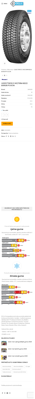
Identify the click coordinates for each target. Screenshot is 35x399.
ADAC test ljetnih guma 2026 (17, 349)
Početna (3, 67)
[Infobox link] (16, 237)
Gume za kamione (13, 130)
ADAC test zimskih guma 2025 (18, 356)
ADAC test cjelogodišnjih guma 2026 (20, 342)
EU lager (28, 366)
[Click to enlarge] (5, 61)
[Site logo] (17, 3)
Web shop (10, 67)
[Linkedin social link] (13, 134)
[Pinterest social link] (11, 134)
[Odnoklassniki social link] (10, 393)
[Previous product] (2, 73)
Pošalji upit (7, 121)
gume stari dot (6, 369)
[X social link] (8, 134)
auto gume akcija (7, 366)
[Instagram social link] (5, 393)
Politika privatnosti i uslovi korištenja (11, 385)
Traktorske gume (7, 372)
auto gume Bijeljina (18, 366)
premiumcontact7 (16, 369)
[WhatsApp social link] (15, 134)
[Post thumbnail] (4, 343)
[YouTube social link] (7, 393)
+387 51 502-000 (11, 331)
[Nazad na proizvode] (5, 73)
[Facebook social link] (6, 134)
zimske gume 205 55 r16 (19, 372)
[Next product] (7, 73)
